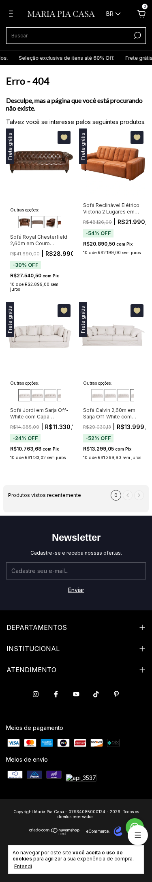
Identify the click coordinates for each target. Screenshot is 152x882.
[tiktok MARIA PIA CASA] (96, 694)
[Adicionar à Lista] (64, 137)
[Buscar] (137, 35)
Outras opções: (24, 210)
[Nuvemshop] (54, 833)
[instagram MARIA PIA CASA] (35, 694)
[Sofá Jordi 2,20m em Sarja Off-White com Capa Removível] (50, 395)
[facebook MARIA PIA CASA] (56, 694)
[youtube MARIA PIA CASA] (76, 694)
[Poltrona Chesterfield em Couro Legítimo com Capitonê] (50, 222)
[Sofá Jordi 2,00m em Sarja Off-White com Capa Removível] (37, 395)
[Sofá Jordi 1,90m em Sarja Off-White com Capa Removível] (24, 395)
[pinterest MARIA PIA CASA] (116, 694)
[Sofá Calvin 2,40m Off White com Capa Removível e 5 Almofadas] (123, 395)
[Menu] (12, 14)
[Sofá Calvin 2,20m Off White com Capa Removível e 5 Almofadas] (110, 395)
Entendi (23, 866)
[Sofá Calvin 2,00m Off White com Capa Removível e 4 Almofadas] (97, 395)
